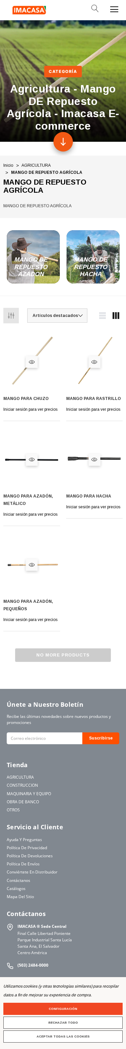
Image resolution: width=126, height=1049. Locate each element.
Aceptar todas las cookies (63, 1036)
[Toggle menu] (114, 8)
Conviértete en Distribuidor (32, 872)
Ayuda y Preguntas (24, 839)
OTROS (13, 810)
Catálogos (16, 888)
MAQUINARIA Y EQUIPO (29, 794)
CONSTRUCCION (22, 785)
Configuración (63, 1009)
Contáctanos (18, 880)
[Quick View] (32, 362)
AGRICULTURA (20, 777)
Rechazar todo (63, 1022)
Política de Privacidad (27, 848)
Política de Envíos (23, 864)
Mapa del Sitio (20, 896)
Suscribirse (101, 738)
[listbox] (57, 315)
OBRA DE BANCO (23, 802)
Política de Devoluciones (30, 856)
